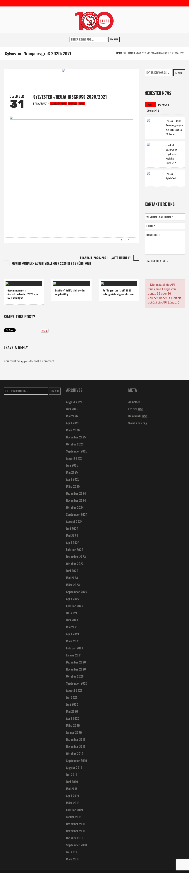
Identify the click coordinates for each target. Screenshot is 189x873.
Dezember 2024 (76, 493)
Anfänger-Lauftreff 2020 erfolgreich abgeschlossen (118, 292)
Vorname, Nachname (159, 217)
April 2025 (72, 479)
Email (150, 226)
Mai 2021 (72, 627)
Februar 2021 (74, 648)
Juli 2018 (71, 852)
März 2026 (73, 430)
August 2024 (74, 521)
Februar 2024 (74, 549)
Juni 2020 (72, 704)
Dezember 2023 (76, 556)
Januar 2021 (73, 655)
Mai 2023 (72, 578)
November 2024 (76, 500)
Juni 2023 (72, 571)
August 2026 (74, 402)
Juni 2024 (72, 528)
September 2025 (76, 451)
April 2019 (72, 796)
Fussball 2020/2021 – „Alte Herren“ (105, 258)
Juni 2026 (72, 409)
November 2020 (76, 669)
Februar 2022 (74, 606)
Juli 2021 (71, 613)
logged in (25, 361)
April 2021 (72, 634)
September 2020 (76, 683)
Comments (137, 416)
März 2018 (72, 859)
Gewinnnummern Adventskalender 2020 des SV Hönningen (51, 263)
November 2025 (76, 437)
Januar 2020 (74, 732)
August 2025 (74, 458)
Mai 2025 (72, 472)
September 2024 (76, 514)
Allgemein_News (132, 53)
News (81, 103)
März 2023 (73, 585)
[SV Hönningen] (94, 20)
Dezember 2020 (76, 662)
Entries (135, 409)
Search (114, 39)
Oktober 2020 (75, 676)
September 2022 (76, 592)
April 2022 (72, 599)
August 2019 (74, 767)
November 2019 (75, 746)
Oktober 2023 (75, 564)
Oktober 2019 (74, 753)
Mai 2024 (72, 535)
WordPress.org (137, 423)
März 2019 (72, 803)
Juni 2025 (72, 465)
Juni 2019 (72, 782)
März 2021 (72, 641)
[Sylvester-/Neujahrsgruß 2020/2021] (71, 78)
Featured (72, 103)
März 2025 (73, 486)
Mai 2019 (72, 789)
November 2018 (75, 831)
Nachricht (153, 235)
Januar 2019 (73, 817)
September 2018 (76, 845)
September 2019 (76, 760)
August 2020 (74, 690)
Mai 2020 (72, 711)
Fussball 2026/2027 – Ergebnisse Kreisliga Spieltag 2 (172, 154)
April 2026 (72, 423)
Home (119, 53)
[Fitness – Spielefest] (155, 178)
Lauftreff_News (63, 282)
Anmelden (134, 402)
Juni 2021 (72, 620)
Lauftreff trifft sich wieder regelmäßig (70, 292)
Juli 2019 (71, 775)
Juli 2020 (72, 697)
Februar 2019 (74, 810)
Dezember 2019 (75, 739)
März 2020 (73, 725)
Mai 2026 (72, 416)
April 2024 (73, 542)
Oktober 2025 (75, 444)
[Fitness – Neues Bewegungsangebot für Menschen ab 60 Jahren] (155, 125)
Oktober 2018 (74, 838)
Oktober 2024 (75, 507)
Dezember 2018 (75, 824)
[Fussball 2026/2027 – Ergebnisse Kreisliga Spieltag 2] (155, 151)
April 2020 (72, 718)
